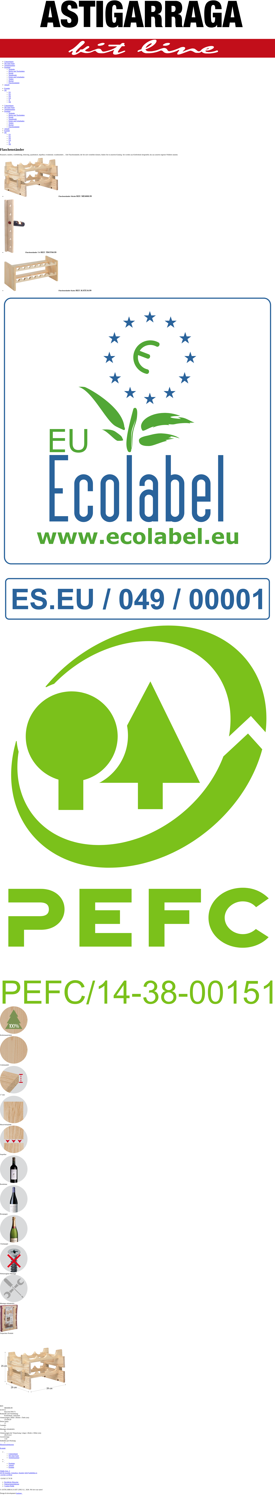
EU (10, 94)
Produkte (7, 67)
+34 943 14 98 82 (6, 1475)
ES (10, 92)
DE (5, 90)
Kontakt (7, 88)
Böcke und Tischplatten (17, 71)
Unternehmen (9, 62)
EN (10, 98)
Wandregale (13, 75)
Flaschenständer (14, 83)
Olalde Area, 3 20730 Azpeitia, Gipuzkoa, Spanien (12, 1472)
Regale (11, 73)
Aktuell (6, 85)
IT (9, 100)
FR (10, 96)
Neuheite (12, 69)
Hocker (11, 81)
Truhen (11, 79)
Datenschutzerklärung (11, 1484)
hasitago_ (19, 1493)
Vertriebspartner (9, 65)
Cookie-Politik (9, 1486)
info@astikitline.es (31, 1473)
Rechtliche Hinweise (11, 1482)
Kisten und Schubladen (16, 77)
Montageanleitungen (7, 1444)
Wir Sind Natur (9, 63)
